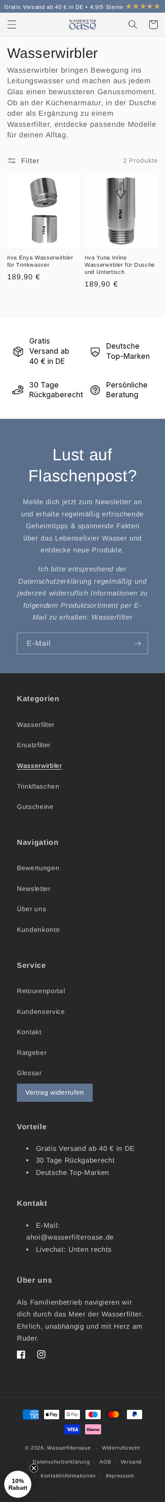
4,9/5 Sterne (125, 7)
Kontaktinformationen (68, 1476)
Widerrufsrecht (121, 1448)
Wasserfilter (36, 724)
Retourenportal (41, 990)
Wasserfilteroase (69, 1448)
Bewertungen (38, 867)
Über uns (31, 908)
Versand (131, 1462)
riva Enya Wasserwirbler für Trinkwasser (40, 261)
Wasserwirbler (39, 765)
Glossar (29, 1072)
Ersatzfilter (34, 744)
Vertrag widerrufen (54, 1092)
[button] (11, 24)
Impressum (120, 1476)
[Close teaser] (34, 1468)
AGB (105, 1462)
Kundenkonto (38, 929)
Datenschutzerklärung (61, 1462)
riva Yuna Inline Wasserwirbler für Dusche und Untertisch (120, 264)
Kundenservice (41, 1011)
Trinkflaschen (38, 786)
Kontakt (29, 1031)
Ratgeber (32, 1052)
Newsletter (34, 888)
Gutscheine (35, 806)
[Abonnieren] (137, 644)
